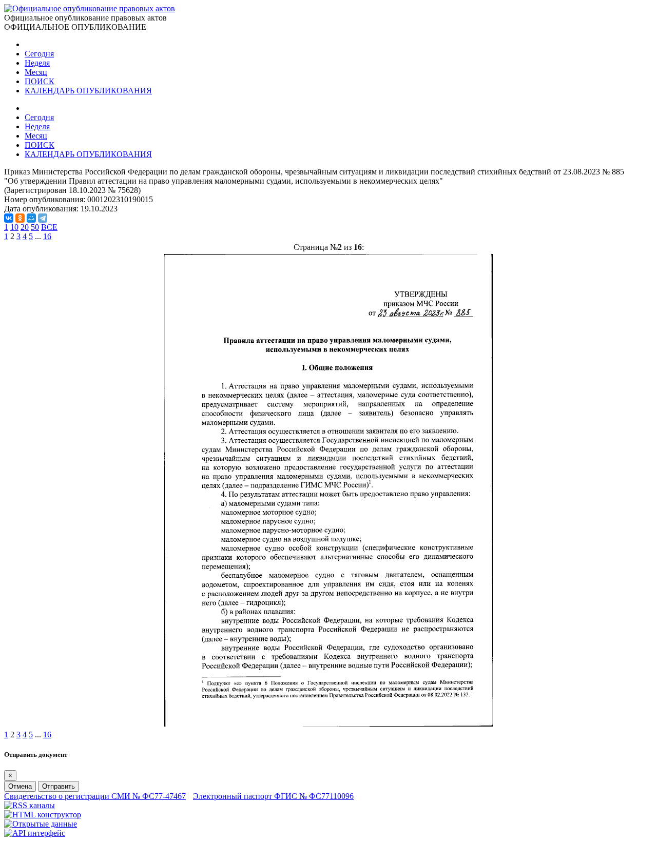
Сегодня (39, 53)
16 (47, 236)
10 (14, 227)
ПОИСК (39, 81)
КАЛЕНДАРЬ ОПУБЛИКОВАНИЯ (88, 90)
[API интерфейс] (34, 833)
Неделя (37, 62)
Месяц (36, 72)
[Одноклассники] (20, 218)
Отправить (58, 786)
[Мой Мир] (31, 218)
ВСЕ (49, 227)
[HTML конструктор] (42, 814)
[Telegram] (42, 218)
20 (25, 227)
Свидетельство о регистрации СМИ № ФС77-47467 (95, 796)
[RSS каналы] (29, 805)
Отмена (20, 786)
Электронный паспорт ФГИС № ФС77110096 (273, 796)
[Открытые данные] (40, 823)
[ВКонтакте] (8, 218)
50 (35, 227)
